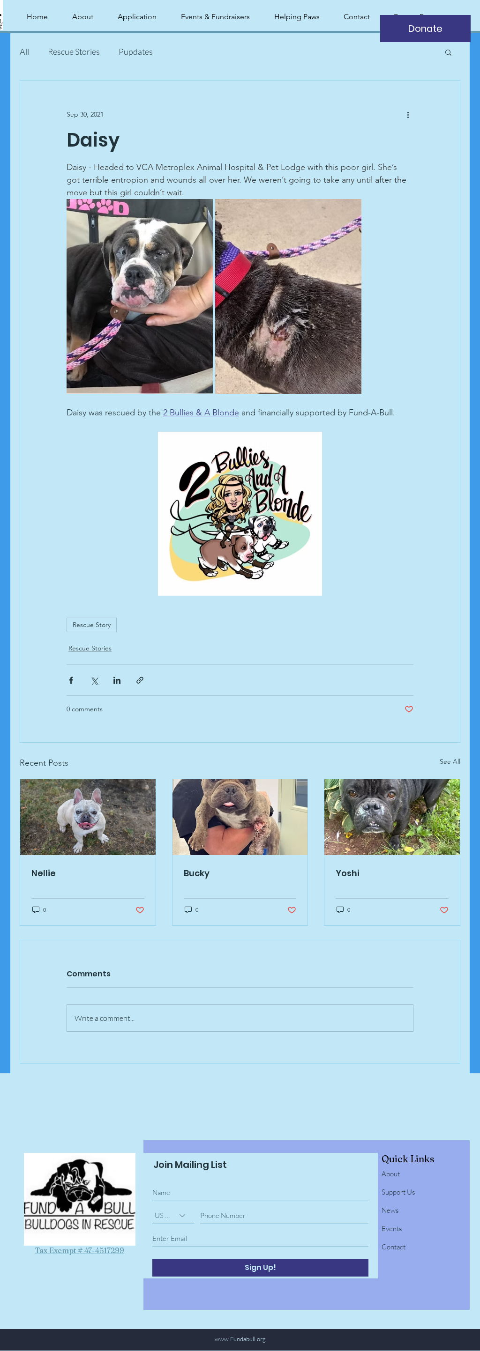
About (391, 1173)
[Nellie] (88, 817)
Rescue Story (92, 624)
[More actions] (407, 114)
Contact (393, 1246)
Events (392, 1228)
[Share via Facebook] (71, 680)
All (24, 51)
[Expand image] (140, 296)
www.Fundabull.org (240, 1339)
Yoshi (348, 873)
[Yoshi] (392, 817)
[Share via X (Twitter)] (94, 680)
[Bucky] (240, 817)
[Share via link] (139, 680)
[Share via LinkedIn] (116, 680)
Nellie (43, 873)
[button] (448, 52)
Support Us (398, 1192)
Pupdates (136, 51)
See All (450, 761)
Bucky (197, 873)
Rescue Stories (74, 51)
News (390, 1210)
